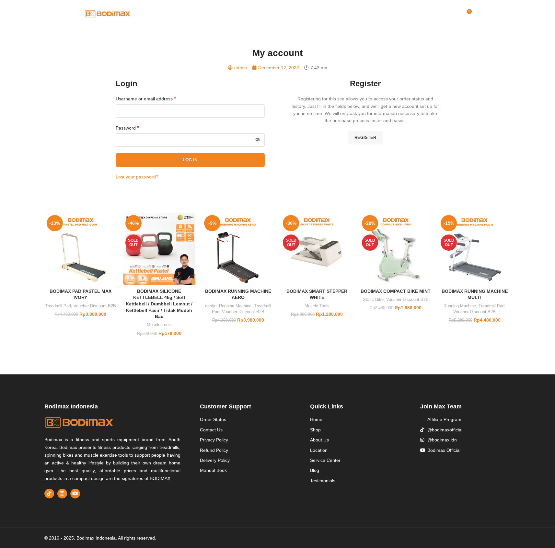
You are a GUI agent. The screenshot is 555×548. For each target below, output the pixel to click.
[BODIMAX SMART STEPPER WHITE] (317, 249)
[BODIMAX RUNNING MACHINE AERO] (238, 249)
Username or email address (146, 98)
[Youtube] (75, 493)
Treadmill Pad (58, 305)
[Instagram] (62, 493)
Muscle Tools (159, 324)
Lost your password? (137, 176)
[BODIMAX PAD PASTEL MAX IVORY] (80, 249)
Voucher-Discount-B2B (95, 305)
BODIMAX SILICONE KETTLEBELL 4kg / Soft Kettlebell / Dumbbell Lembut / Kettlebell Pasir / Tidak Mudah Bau (159, 304)
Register (365, 137)
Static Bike (373, 299)
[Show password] (258, 140)
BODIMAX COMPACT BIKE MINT (396, 291)
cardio (210, 305)
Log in (190, 159)
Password (127, 128)
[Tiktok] (49, 493)
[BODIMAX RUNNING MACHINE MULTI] (474, 249)
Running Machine (235, 305)
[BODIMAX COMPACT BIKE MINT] (396, 249)
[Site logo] (108, 13)
